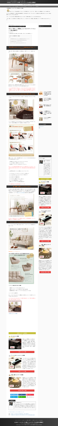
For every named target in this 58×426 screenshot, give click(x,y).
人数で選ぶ (37, 6)
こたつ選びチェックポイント (35, 420)
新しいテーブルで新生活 (21, 192)
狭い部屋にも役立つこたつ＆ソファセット (16, 41)
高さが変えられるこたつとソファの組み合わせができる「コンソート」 (20, 38)
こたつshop (16, 6)
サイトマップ (19, 420)
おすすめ (23, 420)
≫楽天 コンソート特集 (13, 313)
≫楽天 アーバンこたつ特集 (22, 371)
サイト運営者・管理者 (27, 420)
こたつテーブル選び (23, 6)
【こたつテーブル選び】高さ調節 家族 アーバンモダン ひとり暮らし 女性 (29, 423)
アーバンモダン (30, 6)
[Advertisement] (22, 323)
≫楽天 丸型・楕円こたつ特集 (22, 390)
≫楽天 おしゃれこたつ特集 (22, 351)
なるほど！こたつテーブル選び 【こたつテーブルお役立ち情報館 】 (21, 2)
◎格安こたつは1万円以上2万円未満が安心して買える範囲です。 (20, 413)
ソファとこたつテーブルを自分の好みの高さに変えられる (18, 40)
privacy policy (41, 420)
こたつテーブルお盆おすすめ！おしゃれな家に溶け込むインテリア (47, 99)
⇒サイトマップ (41, 126)
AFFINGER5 (40, 424)
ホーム (10, 6)
